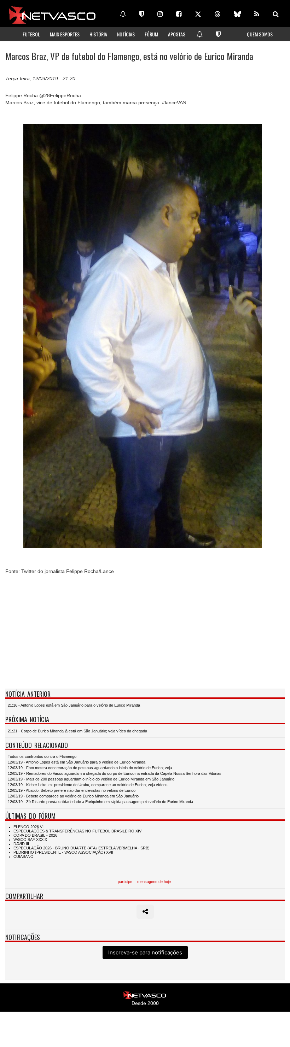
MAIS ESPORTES (65, 34)
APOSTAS (176, 34)
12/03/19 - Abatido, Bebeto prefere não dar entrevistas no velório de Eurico (71, 790)
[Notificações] (123, 14)
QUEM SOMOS (260, 34)
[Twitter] (198, 14)
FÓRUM (151, 34)
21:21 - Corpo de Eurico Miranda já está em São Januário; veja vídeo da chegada (77, 731)
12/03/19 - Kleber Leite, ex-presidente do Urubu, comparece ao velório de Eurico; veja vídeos (88, 785)
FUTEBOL (31, 34)
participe (125, 881)
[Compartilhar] (145, 912)
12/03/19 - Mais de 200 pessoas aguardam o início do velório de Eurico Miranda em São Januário (91, 779)
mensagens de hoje (154, 881)
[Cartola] (141, 14)
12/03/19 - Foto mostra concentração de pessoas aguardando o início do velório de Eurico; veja (90, 768)
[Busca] (276, 14)
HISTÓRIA (98, 34)
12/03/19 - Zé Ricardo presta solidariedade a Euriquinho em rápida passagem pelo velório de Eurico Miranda (100, 802)
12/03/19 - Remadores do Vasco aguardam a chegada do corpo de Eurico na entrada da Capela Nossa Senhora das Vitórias (114, 773)
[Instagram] (160, 14)
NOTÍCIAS (126, 34)
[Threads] (217, 14)
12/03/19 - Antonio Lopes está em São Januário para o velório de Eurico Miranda (76, 762)
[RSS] (256, 14)
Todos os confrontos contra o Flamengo (42, 756)
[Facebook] (178, 14)
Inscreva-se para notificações (145, 952)
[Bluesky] (237, 14)
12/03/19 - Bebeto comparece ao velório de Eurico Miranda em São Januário (73, 796)
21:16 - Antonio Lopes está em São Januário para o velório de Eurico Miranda (74, 705)
